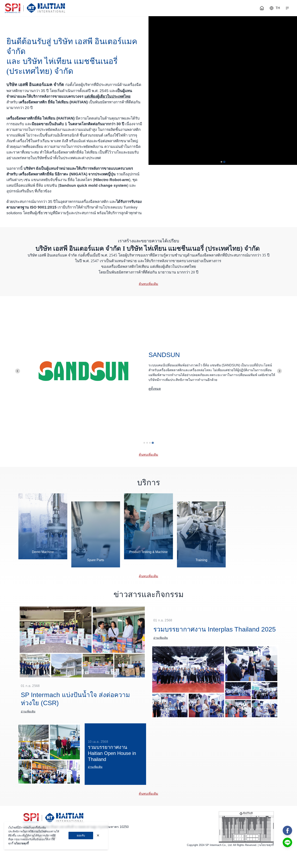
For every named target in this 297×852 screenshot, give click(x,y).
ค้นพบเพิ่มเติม (148, 284)
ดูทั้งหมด (154, 388)
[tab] (221, 162)
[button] (287, 8)
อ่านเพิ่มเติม (28, 711)
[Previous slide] (17, 371)
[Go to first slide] (279, 371)
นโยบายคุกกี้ (266, 845)
